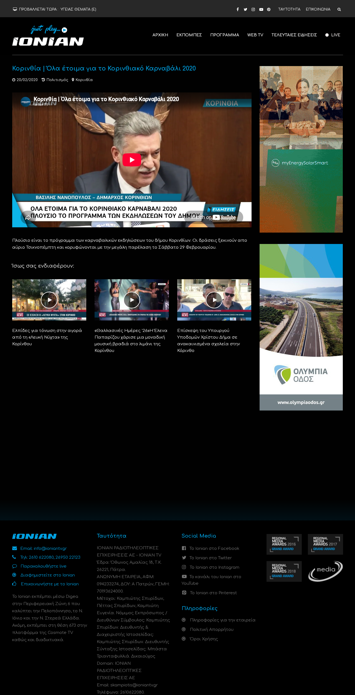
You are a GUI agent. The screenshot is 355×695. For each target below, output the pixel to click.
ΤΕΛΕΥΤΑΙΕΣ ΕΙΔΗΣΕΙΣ (294, 35)
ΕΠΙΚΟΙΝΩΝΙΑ (318, 9)
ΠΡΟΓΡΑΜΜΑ (224, 35)
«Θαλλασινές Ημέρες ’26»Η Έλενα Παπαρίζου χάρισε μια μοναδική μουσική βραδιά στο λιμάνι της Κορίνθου (131, 340)
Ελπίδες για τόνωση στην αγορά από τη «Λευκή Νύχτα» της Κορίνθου (47, 337)
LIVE (335, 35)
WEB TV (255, 35)
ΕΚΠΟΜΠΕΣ (189, 35)
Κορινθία (84, 80)
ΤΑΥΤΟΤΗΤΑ (289, 9)
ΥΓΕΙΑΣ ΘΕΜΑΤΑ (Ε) (78, 9)
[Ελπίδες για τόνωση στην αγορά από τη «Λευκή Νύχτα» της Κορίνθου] (49, 300)
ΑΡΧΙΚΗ (160, 35)
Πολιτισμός (57, 80)
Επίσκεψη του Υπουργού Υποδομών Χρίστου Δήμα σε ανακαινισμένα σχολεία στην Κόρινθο (208, 340)
